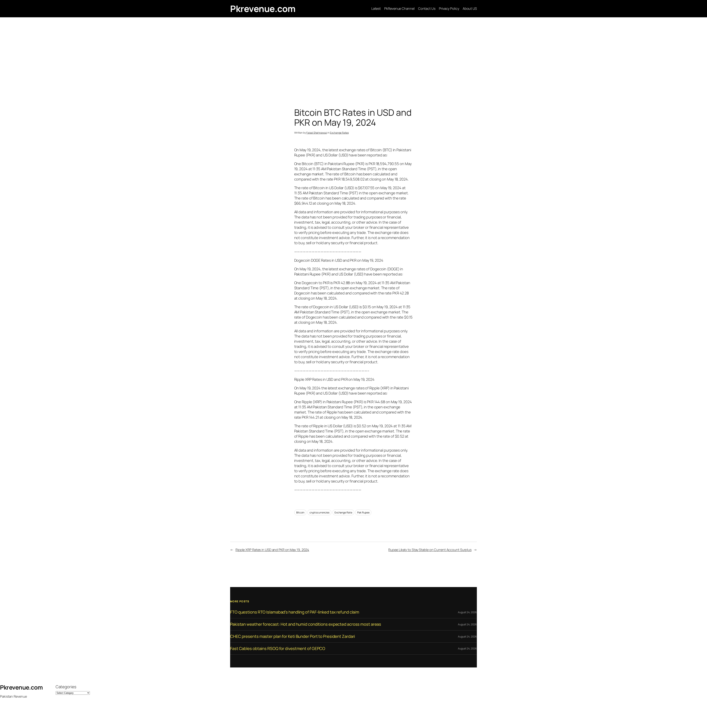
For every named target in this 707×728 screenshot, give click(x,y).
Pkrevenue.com (263, 9)
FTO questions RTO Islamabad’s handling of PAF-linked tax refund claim (294, 612)
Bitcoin (300, 512)
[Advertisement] (353, 56)
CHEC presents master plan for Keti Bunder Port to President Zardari (292, 636)
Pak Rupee (363, 512)
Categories (66, 687)
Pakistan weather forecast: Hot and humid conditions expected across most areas (305, 624)
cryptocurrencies (319, 512)
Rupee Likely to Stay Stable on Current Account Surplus (430, 549)
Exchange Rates (339, 132)
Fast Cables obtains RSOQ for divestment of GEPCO (277, 648)
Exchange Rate (343, 512)
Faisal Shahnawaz (316, 132)
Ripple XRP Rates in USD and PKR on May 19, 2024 (272, 549)
